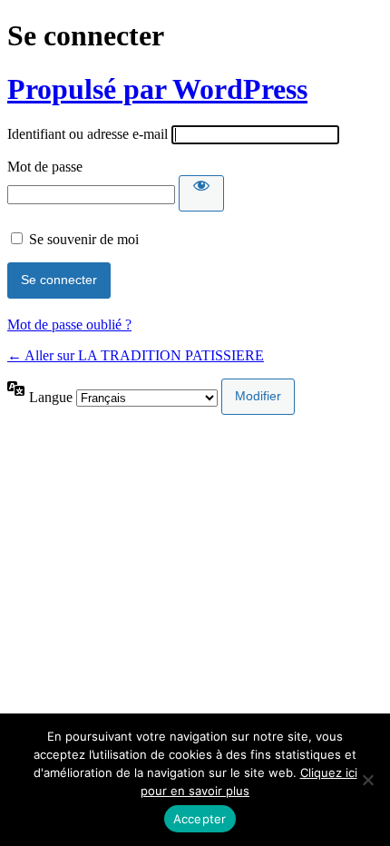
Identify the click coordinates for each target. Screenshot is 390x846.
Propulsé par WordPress (157, 89)
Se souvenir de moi (84, 239)
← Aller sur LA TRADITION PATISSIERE (135, 355)
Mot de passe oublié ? (69, 324)
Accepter (200, 819)
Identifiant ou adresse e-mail (87, 134)
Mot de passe (45, 166)
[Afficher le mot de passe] (201, 193)
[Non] (367, 780)
